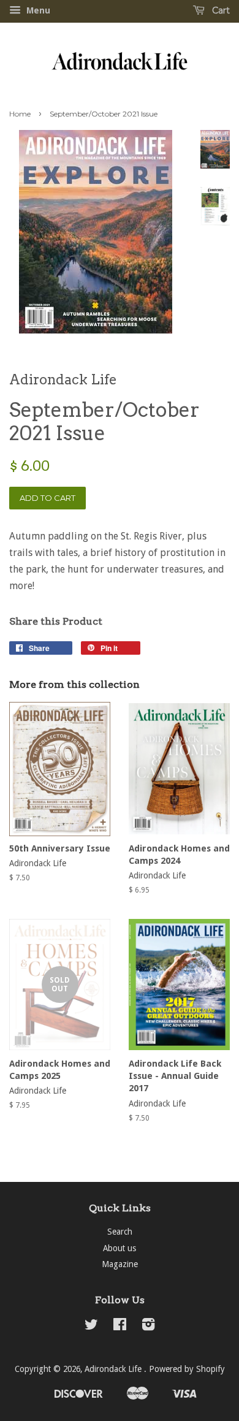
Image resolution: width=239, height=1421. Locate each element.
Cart (220, 10)
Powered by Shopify (187, 1369)
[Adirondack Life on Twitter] (91, 1326)
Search (119, 1231)
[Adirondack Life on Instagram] (148, 1326)
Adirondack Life (114, 1369)
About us (119, 1248)
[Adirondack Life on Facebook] (120, 1326)
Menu (37, 10)
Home (20, 113)
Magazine (120, 1264)
